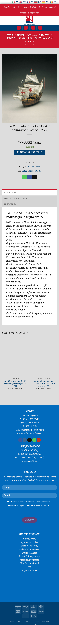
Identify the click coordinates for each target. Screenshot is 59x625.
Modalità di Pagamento (29, 13)
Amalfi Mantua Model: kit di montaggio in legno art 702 (15, 383)
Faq (29, 567)
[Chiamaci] (34, 440)
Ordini (45, 621)
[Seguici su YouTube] (39, 440)
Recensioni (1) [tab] (10, 204)
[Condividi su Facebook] (29, 177)
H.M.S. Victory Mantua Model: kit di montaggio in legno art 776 (44, 383)
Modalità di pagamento (29, 556)
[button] (19, 28)
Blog (19, 7)
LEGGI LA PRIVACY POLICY (39, 506)
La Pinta (25, 171)
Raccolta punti (9, 7)
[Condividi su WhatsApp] (24, 177)
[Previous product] (32, 43)
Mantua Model (44, 37)
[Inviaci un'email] (29, 440)
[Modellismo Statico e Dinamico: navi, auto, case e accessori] (29, 20)
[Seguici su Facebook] (20, 440)
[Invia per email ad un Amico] (34, 177)
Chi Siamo (42, 7)
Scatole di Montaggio (19, 37)
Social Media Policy (29, 546)
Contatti (52, 7)
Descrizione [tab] (10, 192)
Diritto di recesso (29, 553)
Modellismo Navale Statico (33, 35)
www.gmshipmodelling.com (29, 433)
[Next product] (27, 43)
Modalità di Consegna (29, 560)
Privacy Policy (29, 539)
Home (10, 35)
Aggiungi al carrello (29, 152)
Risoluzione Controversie (29, 549)
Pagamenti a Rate (29, 570)
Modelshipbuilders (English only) (29, 457)
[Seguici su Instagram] (25, 440)
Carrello (28, 621)
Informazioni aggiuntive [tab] (16, 198)
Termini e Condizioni (29, 563)
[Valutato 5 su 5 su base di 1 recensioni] (29, 138)
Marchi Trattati (30, 7)
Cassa (37, 621)
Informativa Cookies (29, 542)
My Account (16, 621)
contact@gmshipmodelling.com (29, 430)
